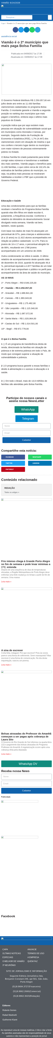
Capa (3, 23)
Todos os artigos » (11, 492)
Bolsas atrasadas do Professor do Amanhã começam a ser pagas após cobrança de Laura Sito (26, 736)
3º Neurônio (9, 965)
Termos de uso (35, 953)
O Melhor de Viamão (13, 961)
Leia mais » (6, 582)
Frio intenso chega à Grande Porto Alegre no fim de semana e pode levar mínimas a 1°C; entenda (25, 564)
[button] (50, 17)
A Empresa (33, 957)
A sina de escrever (12, 650)
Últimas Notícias (11, 953)
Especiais (7, 957)
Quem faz (32, 961)
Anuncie (32, 949)
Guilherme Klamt (9, 1020)
